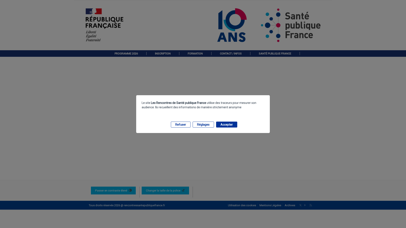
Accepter (227, 124)
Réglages (203, 124)
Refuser (180, 124)
